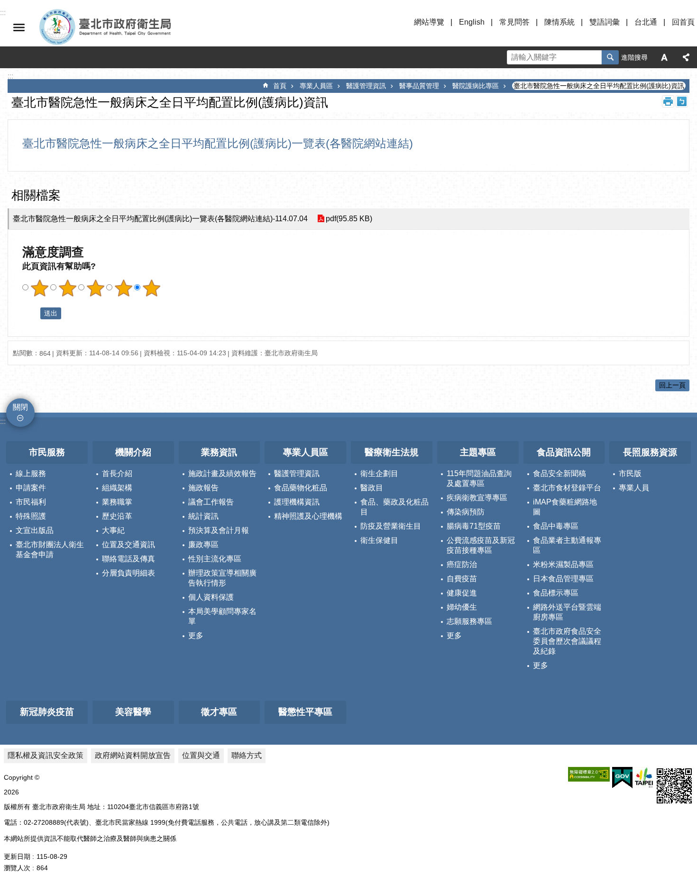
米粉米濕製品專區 (563, 564)
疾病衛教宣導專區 (477, 498)
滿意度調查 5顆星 (151, 288)
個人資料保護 (211, 597)
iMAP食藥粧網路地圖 (565, 507)
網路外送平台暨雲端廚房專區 (567, 612)
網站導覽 (429, 22)
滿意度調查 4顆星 (123, 288)
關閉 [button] (19, 27)
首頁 (279, 86)
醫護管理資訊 (366, 86)
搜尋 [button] (610, 57)
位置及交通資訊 (128, 545)
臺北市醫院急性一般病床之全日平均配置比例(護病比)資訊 (599, 86)
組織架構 (117, 488)
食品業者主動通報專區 (567, 545)
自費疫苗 (462, 579)
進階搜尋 (634, 57)
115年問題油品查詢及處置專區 (479, 478)
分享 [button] (686, 57)
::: (3, 421)
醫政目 (371, 488)
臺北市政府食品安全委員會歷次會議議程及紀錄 (567, 641)
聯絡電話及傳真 (128, 559)
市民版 (630, 473)
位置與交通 (201, 755)
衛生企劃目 (379, 473)
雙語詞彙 (604, 22)
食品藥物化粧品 (300, 488)
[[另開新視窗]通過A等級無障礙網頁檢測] (589, 774)
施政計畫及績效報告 (222, 473)
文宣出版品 (35, 530)
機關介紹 (133, 452)
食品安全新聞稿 (559, 473)
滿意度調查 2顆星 (67, 288)
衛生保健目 (379, 540)
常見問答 (514, 22)
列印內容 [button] (668, 101)
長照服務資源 (650, 452)
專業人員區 (316, 86)
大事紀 (113, 530)
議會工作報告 (211, 502)
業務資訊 (219, 452)
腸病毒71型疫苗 (474, 526)
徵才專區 (219, 712)
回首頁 (683, 22)
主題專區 (478, 452)
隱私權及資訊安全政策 (45, 755)
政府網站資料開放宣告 (133, 755)
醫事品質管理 (419, 86)
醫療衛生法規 (392, 452)
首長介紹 (117, 473)
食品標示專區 (555, 593)
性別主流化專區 (214, 559)
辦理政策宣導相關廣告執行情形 (222, 578)
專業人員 (634, 488)
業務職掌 (117, 502)
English (472, 22)
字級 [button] (664, 57)
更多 (195, 635)
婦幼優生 (462, 607)
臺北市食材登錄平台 (567, 488)
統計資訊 (203, 516)
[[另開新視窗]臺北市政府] (644, 777)
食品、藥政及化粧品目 (394, 507)
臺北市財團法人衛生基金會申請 (50, 550)
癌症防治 (462, 564)
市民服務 (47, 452)
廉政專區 (203, 545)
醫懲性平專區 (305, 712)
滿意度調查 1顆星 (39, 288)
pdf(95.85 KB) (349, 219)
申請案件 (31, 488)
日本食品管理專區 (563, 579)
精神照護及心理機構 (308, 516)
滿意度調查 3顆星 (95, 288)
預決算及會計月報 (218, 530)
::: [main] (10, 76)
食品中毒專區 (555, 526)
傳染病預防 (466, 512)
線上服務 (31, 473)
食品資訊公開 (564, 452)
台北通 (645, 22)
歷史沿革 (117, 516)
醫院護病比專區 (475, 86)
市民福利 (31, 502)
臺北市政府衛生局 (133, 27)
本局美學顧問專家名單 (222, 616)
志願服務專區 (469, 621)
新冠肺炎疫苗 (47, 712)
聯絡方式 (246, 755)
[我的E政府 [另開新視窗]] (622, 778)
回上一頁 (672, 385)
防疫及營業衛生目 (390, 526)
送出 (31, 313)
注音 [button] (682, 101)
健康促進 (462, 593)
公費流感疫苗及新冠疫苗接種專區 (481, 545)
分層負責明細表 (128, 573)
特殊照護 (31, 516)
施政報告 (203, 488)
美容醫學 (133, 712)
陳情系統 (559, 22)
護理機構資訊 (297, 502)
